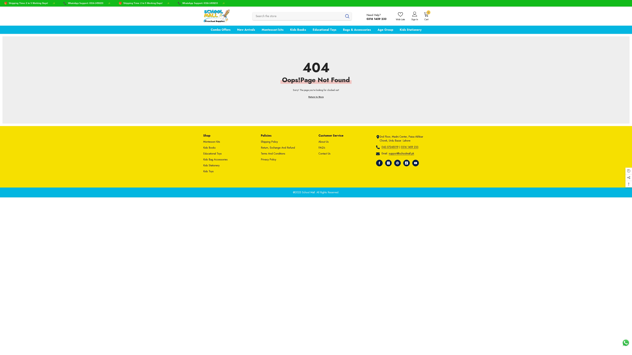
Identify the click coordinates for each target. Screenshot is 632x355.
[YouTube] (415, 163)
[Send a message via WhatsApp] (625, 342)
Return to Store (316, 96)
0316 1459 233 (409, 147)
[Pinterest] (397, 163)
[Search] (302, 16)
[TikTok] (406, 163)
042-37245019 (390, 147)
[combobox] (298, 16)
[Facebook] (379, 163)
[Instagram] (388, 163)
